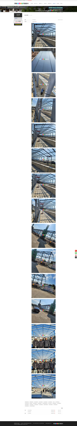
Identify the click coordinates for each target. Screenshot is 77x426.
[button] (18, 18)
